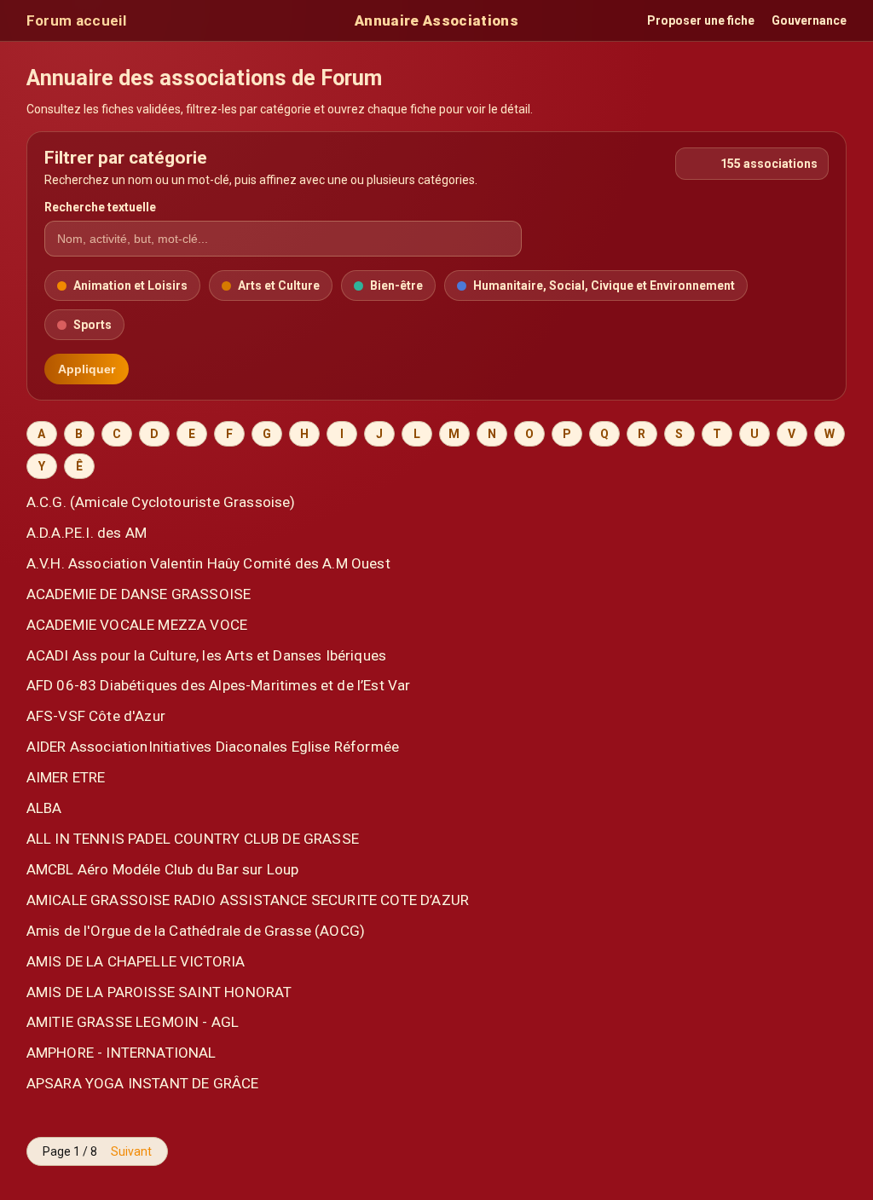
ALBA (44, 807)
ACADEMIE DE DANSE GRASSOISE (138, 594)
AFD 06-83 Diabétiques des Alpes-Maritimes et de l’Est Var (218, 685)
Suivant (131, 1151)
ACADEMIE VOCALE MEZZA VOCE (136, 624)
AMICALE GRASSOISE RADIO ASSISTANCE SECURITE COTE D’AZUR (247, 900)
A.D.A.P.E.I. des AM (86, 532)
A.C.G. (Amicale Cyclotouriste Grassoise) (161, 502)
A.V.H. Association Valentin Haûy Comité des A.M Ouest (208, 563)
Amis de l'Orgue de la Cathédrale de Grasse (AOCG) (195, 930)
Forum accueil (76, 20)
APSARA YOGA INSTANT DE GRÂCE (142, 1083)
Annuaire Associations (436, 20)
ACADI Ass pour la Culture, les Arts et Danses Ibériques (206, 655)
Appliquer (86, 369)
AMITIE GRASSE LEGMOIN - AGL (133, 1021)
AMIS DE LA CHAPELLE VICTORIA (136, 961)
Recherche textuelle (100, 207)
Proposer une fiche (700, 20)
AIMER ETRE (66, 777)
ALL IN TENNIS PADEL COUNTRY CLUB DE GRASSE (192, 838)
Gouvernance (809, 20)
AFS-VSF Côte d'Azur (95, 715)
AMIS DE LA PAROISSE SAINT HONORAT (159, 992)
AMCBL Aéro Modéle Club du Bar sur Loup (162, 869)
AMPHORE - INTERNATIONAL (121, 1052)
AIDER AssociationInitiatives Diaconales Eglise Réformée (212, 746)
